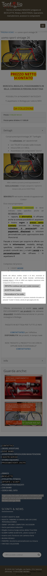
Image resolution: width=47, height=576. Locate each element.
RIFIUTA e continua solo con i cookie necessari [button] (22, 286)
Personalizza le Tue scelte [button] (14, 294)
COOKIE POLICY (8, 280)
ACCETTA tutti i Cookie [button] (12, 290)
